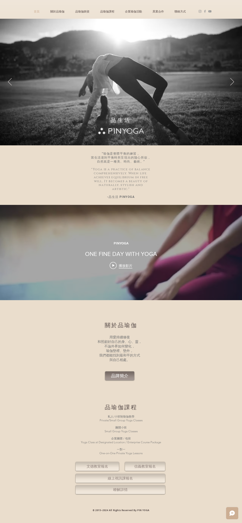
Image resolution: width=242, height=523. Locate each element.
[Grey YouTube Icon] (210, 11)
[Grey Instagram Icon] (200, 11)
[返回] (10, 82)
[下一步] (232, 82)
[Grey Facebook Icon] (205, 11)
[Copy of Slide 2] (121, 138)
